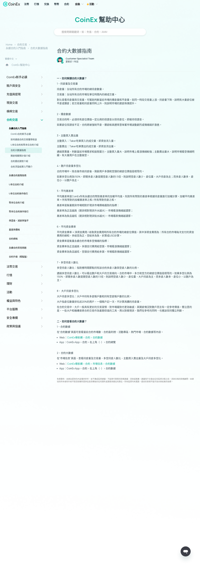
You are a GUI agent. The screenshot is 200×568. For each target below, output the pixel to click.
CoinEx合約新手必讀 (21, 133)
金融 (77, 4)
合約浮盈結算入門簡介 (21, 166)
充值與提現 (14, 94)
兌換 (46, 4)
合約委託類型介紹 (19, 161)
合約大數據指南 (39, 48)
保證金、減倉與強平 (19, 220)
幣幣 (56, 4)
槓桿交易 (12, 111)
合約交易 (22, 44)
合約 (66, 4)
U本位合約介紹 (16, 184)
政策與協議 (14, 326)
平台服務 (12, 309)
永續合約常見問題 (17, 247)
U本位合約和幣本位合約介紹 (24, 144)
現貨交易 (12, 103)
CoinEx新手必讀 (17, 77)
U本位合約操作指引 (18, 193)
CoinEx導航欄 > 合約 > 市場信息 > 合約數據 (91, 363)
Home (9, 44)
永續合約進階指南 (17, 175)
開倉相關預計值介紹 (20, 155)
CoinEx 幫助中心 (21, 65)
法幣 (26, 4)
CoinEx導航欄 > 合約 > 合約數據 (85, 337)
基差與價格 (14, 229)
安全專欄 (12, 318)
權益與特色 (14, 301)
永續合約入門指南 (16, 48)
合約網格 (13, 238)
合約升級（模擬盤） (19, 256)
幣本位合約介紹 (16, 202)
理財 (9, 283)
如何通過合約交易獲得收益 (24, 139)
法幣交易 (12, 266)
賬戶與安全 (14, 86)
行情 (36, 4)
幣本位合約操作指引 (19, 211)
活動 (91, 4)
